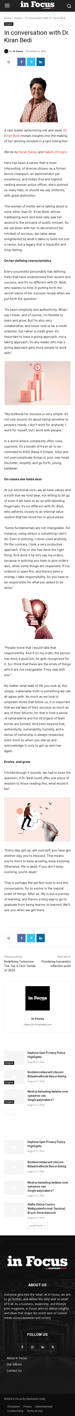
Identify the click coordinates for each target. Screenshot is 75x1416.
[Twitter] (31, 62)
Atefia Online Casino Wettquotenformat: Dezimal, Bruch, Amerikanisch (47, 1208)
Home (7, 18)
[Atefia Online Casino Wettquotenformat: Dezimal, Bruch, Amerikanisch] (14, 1209)
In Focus (18, 51)
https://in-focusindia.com (37, 1024)
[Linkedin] (40, 62)
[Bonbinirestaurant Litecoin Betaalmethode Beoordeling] (14, 1077)
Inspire (18, 18)
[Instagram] (32, 1347)
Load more (36, 1225)
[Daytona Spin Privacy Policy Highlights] (14, 1058)
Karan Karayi (28, 152)
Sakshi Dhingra (55, 152)
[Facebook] (21, 62)
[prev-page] (6, 1112)
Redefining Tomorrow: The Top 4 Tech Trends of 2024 (20, 966)
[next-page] (13, 1112)
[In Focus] (7, 51)
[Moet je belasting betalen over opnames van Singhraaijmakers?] (14, 1097)
